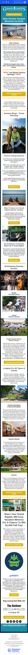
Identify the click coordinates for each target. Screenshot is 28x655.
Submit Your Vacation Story (14, 545)
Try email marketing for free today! (14, 652)
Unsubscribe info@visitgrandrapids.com (14, 641)
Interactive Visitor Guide (14, 14)
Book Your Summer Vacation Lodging (14, 493)
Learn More (14, 595)
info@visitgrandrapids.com (15, 645)
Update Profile (7, 643)
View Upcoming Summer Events (14, 362)
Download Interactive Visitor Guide (14, 617)
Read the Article (14, 187)
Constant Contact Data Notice (17, 643)
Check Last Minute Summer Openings (14, 94)
